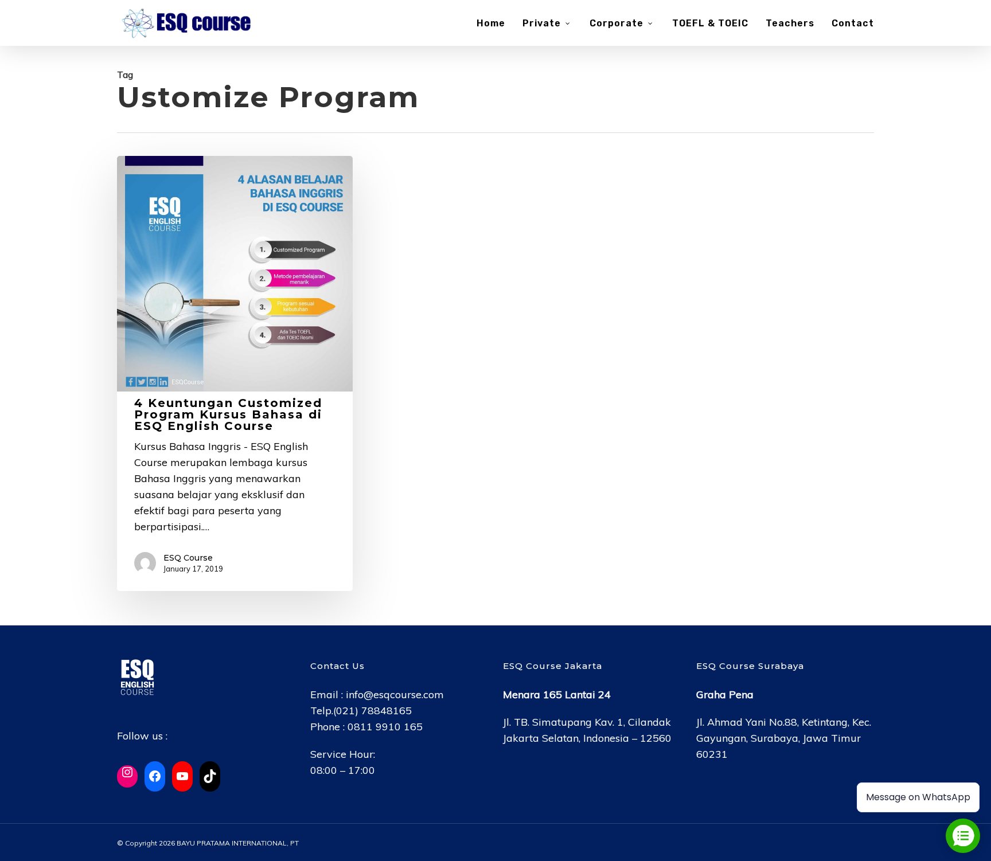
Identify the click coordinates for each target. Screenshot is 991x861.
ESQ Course (188, 558)
